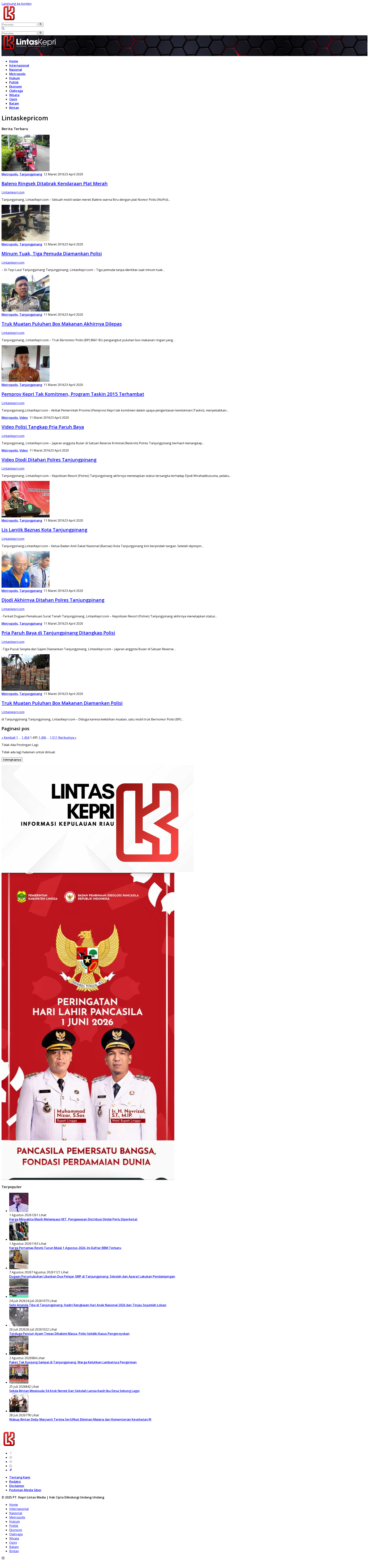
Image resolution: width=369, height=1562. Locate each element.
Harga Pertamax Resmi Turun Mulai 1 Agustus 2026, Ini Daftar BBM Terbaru (65, 1248)
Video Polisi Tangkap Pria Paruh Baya (43, 427)
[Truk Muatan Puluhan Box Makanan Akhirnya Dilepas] (26, 310)
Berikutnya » (67, 737)
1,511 (53, 737)
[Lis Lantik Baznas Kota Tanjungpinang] (26, 516)
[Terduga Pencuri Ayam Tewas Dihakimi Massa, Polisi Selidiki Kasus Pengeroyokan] (18, 1325)
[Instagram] (10, 1457)
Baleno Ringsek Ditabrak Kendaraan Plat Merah (55, 183)
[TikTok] (10, 1470)
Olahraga (16, 91)
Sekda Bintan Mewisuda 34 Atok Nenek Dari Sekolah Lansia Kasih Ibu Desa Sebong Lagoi (74, 1391)
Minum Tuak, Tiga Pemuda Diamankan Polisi (52, 253)
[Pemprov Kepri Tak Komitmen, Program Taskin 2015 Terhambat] (26, 380)
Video (23, 417)
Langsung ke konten (17, 4)
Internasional (19, 65)
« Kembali (8, 737)
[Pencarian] (3, 29)
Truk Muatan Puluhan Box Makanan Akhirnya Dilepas (62, 323)
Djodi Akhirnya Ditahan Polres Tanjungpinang (53, 600)
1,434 (25, 737)
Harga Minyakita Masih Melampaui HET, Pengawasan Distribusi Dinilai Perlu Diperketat (73, 1219)
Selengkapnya (12, 759)
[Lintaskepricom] (35, 20)
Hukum (14, 78)
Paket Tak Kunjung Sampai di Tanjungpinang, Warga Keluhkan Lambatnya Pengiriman (73, 1362)
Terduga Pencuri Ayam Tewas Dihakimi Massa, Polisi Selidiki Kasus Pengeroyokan (69, 1334)
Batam (14, 103)
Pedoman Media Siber (25, 1490)
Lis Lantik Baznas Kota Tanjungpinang (44, 529)
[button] (40, 24)
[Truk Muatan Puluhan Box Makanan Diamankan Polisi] (26, 689)
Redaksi (15, 1481)
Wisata (14, 95)
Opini (13, 99)
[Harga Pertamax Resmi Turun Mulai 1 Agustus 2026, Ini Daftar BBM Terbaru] (18, 1239)
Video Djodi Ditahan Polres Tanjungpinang (49, 459)
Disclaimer (16, 1486)
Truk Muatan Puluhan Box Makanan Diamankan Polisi (62, 703)
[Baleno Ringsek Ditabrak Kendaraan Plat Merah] (26, 170)
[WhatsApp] (10, 1466)
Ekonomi (15, 86)
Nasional (15, 70)
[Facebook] (10, 1453)
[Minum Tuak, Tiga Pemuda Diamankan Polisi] (26, 240)
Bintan (14, 108)
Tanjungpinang (30, 174)
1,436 (42, 737)
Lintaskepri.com (13, 192)
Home (13, 61)
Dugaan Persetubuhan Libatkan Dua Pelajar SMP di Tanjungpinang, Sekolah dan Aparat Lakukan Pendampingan (92, 1276)
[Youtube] (10, 1462)
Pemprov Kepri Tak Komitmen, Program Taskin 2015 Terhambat (73, 394)
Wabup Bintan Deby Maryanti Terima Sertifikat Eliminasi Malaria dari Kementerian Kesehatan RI (80, 1419)
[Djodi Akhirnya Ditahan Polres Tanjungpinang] (26, 586)
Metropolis (17, 74)
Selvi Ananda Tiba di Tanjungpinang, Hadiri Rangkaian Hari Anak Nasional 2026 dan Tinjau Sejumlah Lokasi (87, 1305)
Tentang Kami (19, 1477)
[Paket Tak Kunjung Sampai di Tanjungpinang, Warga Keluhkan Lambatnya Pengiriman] (18, 1354)
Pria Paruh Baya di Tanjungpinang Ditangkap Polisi (58, 632)
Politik (14, 82)
